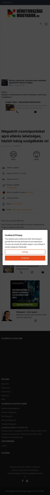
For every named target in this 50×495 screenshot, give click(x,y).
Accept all (25, 258)
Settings (25, 252)
